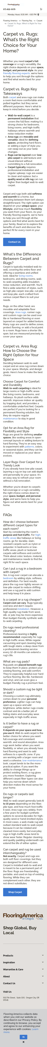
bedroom (8, 578)
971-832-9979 (9, 9)
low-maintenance (32, 760)
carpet (12, 97)
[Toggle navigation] (41, 9)
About (6, 976)
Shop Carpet (15, 892)
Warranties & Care (13, 969)
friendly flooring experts (16, 73)
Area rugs (20, 312)
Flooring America (10, 21)
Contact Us (14, 242)
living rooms (26, 275)
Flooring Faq (27, 21)
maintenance (10, 418)
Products (8, 955)
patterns (29, 446)
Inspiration (9, 962)
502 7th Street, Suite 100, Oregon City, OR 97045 (21, 999)
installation (23, 609)
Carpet (39, 21)
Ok (23, 1037)
